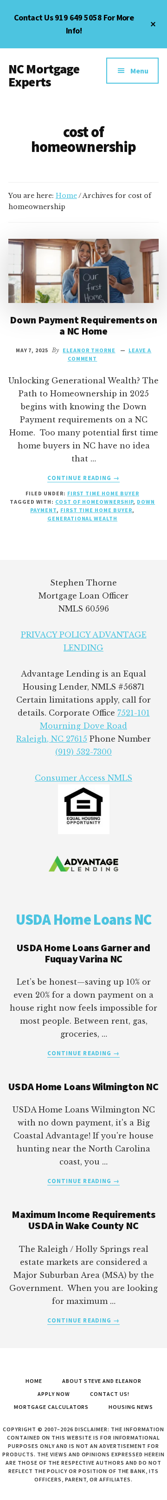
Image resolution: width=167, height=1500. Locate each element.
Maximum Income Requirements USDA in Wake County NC (83, 1220)
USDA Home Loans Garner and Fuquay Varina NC (83, 953)
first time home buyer (96, 510)
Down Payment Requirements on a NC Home (83, 325)
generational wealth (82, 518)
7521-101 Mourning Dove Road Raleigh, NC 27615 (83, 725)
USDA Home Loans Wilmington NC (83, 1086)
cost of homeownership (94, 501)
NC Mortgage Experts (43, 75)
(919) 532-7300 (83, 752)
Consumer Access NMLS (83, 778)
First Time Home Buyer (103, 493)
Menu (139, 70)
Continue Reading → (83, 478)
